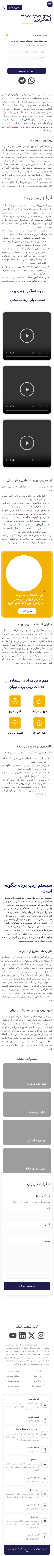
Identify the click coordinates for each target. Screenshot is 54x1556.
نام (47, 1208)
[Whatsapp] (31, 80)
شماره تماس (33, 1417)
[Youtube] (13, 1335)
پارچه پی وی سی (32, 513)
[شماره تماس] (45, 1419)
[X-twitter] (31, 1335)
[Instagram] (41, 1335)
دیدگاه (46, 1241)
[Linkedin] (22, 1335)
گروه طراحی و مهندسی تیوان (19, 127)
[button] (50, 4)
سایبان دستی (33, 659)
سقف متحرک (12, 223)
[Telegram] (22, 80)
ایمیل (46, 1224)
